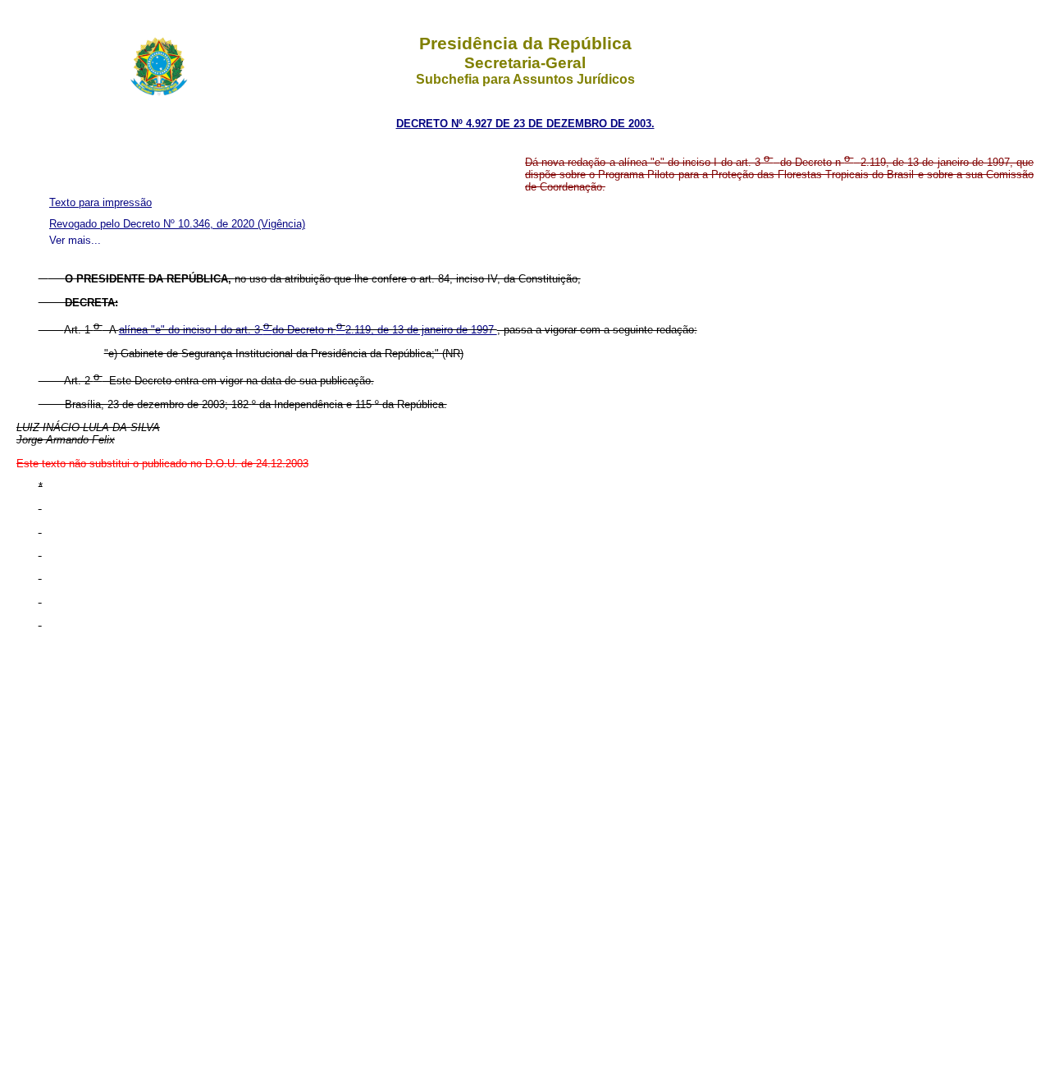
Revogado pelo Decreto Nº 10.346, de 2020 (153, 224)
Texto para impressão (100, 202)
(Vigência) (281, 224)
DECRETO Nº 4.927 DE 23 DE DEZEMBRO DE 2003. (525, 123)
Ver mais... (75, 240)
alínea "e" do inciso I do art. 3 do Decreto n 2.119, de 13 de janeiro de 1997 (308, 330)
